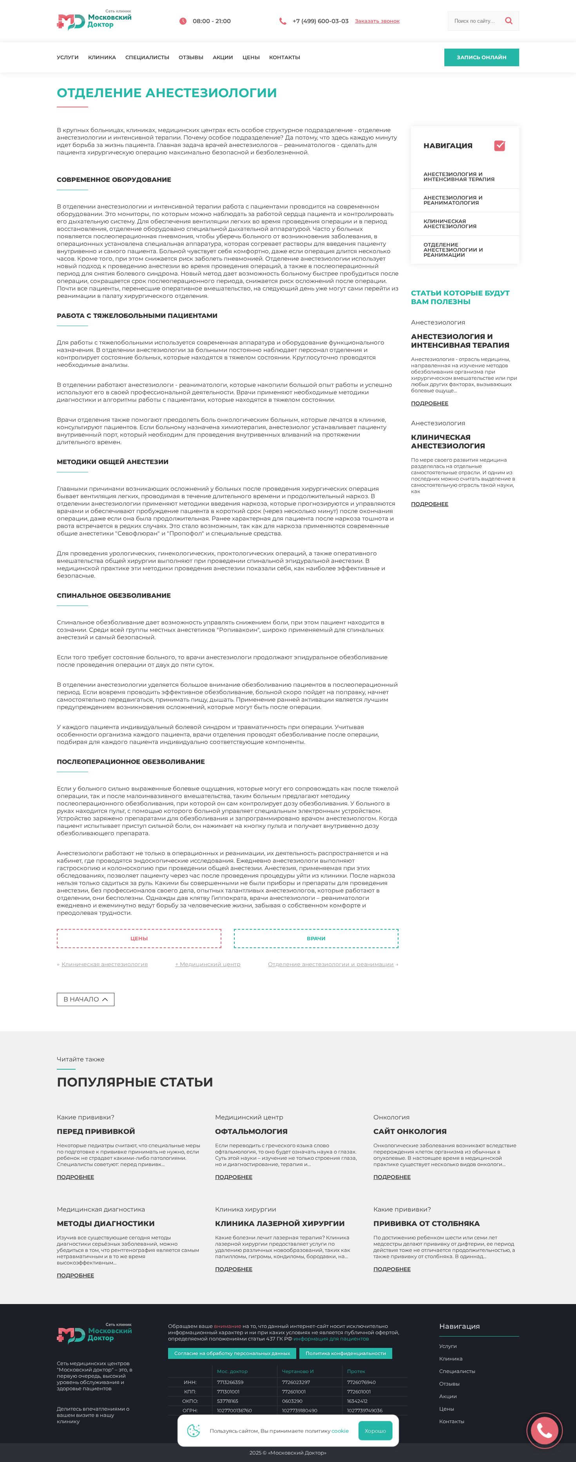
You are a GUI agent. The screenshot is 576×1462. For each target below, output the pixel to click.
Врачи (316, 938)
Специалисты (147, 57)
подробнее (429, 403)
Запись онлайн (482, 57)
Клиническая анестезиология (105, 964)
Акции (223, 57)
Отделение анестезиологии (175, 912)
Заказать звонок (377, 21)
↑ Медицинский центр (208, 964)
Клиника (102, 57)
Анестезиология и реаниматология (453, 200)
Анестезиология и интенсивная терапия (459, 176)
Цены (251, 57)
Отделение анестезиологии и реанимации (331, 964)
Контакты (284, 57)
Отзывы (191, 57)
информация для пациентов (331, 1338)
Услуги (68, 57)
